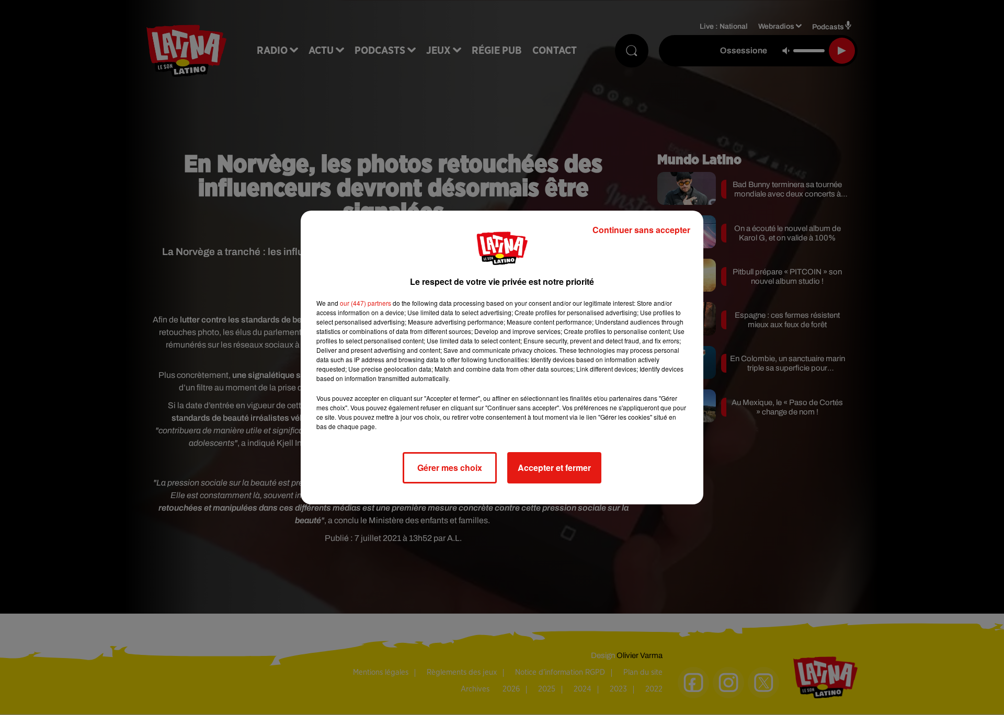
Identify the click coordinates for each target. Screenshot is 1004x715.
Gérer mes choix (449, 468)
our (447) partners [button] (365, 302)
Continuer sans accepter (641, 230)
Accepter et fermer (554, 468)
